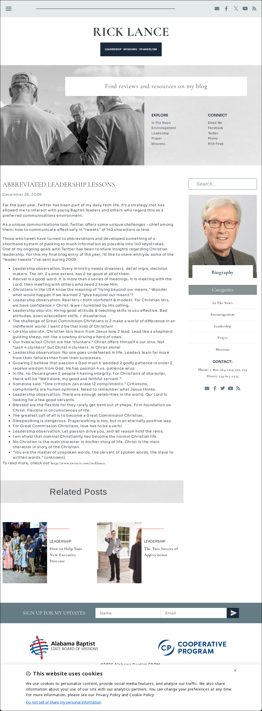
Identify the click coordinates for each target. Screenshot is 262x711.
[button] (9, 9)
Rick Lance (131, 31)
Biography (223, 272)
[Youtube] (245, 8)
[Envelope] (217, 8)
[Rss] (254, 8)
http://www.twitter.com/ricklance (78, 463)
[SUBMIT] (233, 613)
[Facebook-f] (226, 8)
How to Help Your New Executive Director (66, 555)
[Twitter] (222, 388)
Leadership (60, 541)
